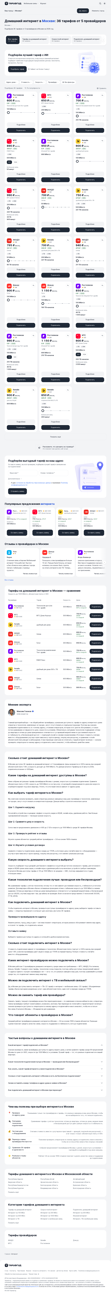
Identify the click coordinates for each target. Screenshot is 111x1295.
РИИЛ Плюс (41, 660)
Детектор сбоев (62, 1271)
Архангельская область (50, 1182)
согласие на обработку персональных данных (33, 483)
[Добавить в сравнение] (33, 95)
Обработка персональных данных (16, 1274)
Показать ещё (13, 1192)
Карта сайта (73, 1271)
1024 (15, 162)
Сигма (39, 634)
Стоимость (25, 82)
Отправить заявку (17, 491)
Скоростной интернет (49, 1210)
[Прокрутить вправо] (103, 40)
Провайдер (52, 82)
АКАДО (10, 1240)
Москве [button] (48, 21)
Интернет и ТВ (13, 1219)
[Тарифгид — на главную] (13, 3)
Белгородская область (49, 1185)
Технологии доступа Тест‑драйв (44, 607)
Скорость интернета (40, 1271)
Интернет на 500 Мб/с (16, 1216)
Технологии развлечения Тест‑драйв (46, 651)
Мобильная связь (30, 3)
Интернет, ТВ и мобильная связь (85, 1219)
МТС (10, 1243)
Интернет (14, 1254)
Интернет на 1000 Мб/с (49, 1216)
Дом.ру (76, 1240)
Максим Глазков (24, 711)
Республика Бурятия (16, 1188)
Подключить (21, 130)
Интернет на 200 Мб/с (49, 1213)
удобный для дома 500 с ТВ (47, 669)
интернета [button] (48, 503)
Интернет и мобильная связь (52, 1219)
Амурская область (15, 1182)
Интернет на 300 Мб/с (81, 1213)
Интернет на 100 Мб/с (16, 1213)
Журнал (43, 3)
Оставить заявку (17, 533)
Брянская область (80, 1185)
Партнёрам (21, 1271)
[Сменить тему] (104, 3)
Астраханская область (81, 1182)
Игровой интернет (80, 1216)
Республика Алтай (47, 1179)
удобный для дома (44, 625)
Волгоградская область (82, 1188)
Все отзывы (9, 580)
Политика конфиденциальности (88, 1271)
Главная (7, 1254)
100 (9, 357)
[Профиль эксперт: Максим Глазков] (11, 712)
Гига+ (39, 643)
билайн (43, 1240)
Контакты (13, 1271)
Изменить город (98, 11)
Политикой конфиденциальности (27, 1286)
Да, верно (83, 11)
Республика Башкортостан (18, 1185)
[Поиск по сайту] (100, 3)
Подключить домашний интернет (85, 1210)
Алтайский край (79, 1179)
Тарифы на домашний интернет (20, 1210)
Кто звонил (51, 1271)
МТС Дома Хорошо (44, 615)
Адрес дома (11, 82)
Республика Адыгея (15, 1179)
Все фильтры (69, 82)
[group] (55, 562)
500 (9, 162)
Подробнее (21, 125)
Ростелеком (45, 1243)
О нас (6, 1271)
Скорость (39, 82)
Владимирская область (49, 1188)
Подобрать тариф (17, 69)
